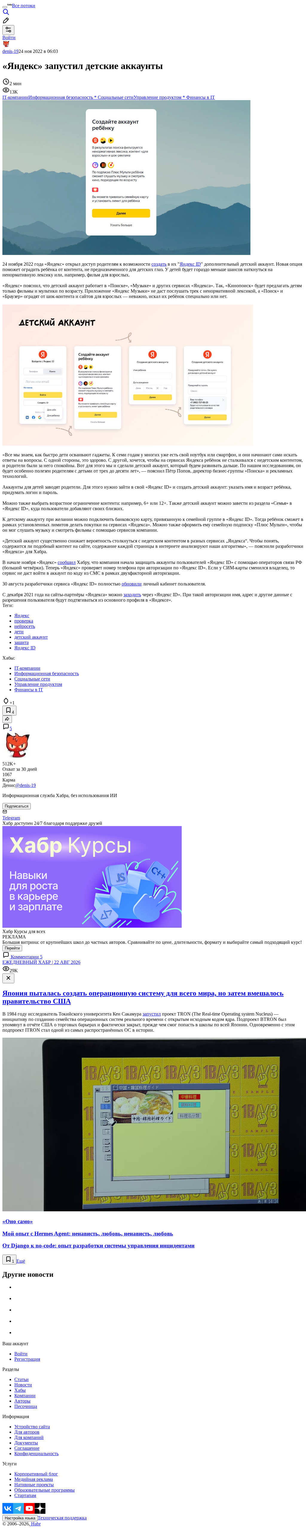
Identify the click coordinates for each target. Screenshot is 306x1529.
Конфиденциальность (36, 1453)
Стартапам (25, 1495)
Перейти (12, 948)
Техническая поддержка (62, 1517)
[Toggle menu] (4, 7)
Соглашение (26, 1448)
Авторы (22, 1400)
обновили (132, 583)
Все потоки (23, 5)
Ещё (20, 1261)
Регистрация (27, 1359)
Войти (20, 1353)
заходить (132, 594)
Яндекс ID (190, 264)
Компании (25, 1395)
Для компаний (29, 1437)
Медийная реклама (33, 1479)
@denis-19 (25, 785)
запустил (152, 1013)
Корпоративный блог (36, 1473)
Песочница (25, 1406)
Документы (26, 1442)
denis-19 (10, 51)
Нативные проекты (34, 1484)
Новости (23, 1384)
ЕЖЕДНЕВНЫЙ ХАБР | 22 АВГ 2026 (41, 962)
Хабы (20, 1390)
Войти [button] (9, 37)
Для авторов (26, 1432)
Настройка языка (20, 1518)
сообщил (67, 562)
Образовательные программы (44, 1490)
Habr (35, 1523)
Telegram (11, 817)
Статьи (21, 1379)
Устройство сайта (32, 1426)
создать (159, 264)
